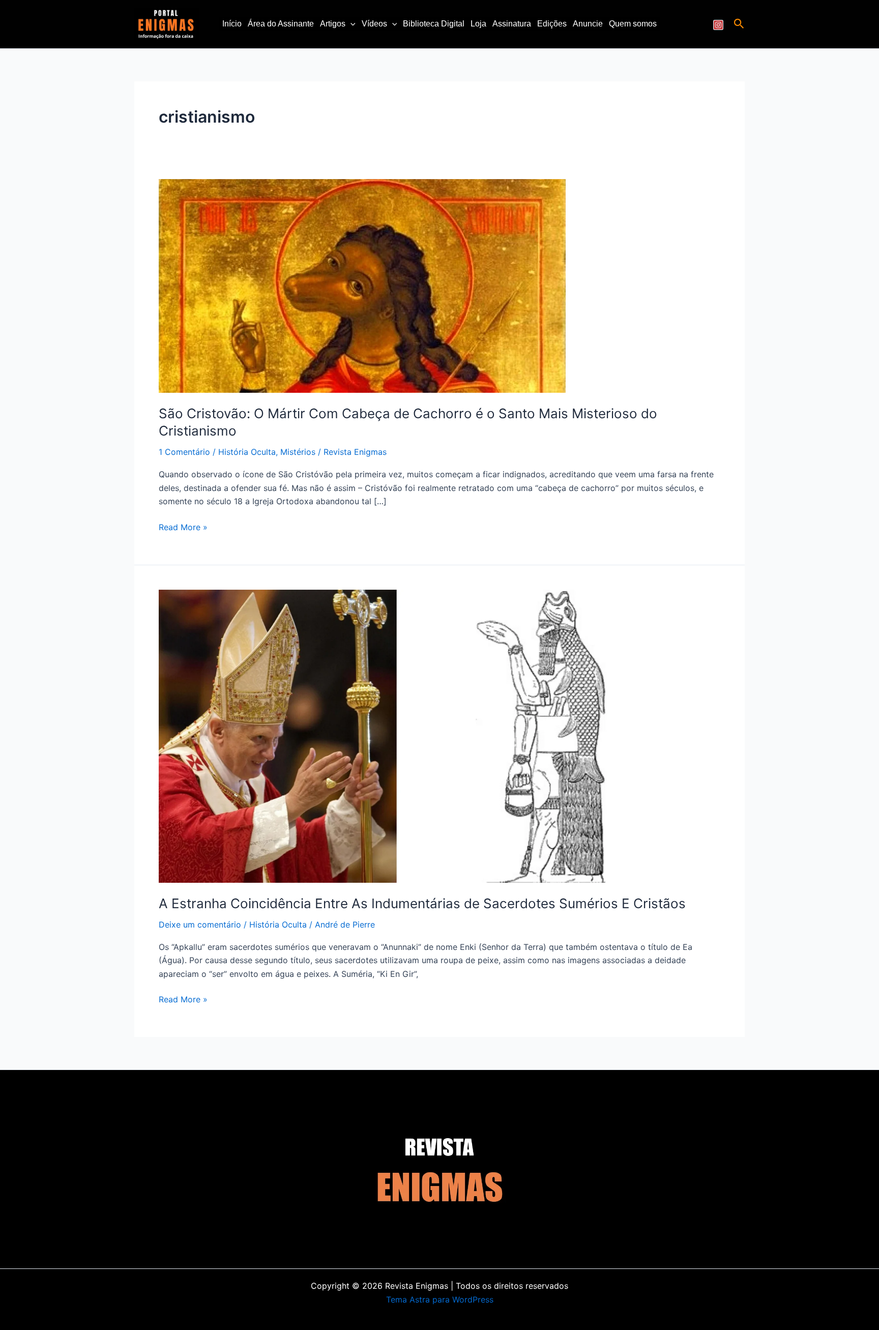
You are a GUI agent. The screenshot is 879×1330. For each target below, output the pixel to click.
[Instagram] (718, 25)
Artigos (332, 23)
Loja (478, 23)
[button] (350, 24)
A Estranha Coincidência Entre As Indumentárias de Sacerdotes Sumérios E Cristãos (422, 903)
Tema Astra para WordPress (439, 1299)
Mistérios (297, 452)
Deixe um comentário (200, 924)
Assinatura (511, 23)
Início (232, 23)
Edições (552, 23)
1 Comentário (184, 452)
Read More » (183, 526)
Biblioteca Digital (433, 23)
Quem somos (633, 23)
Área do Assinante (281, 23)
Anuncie (588, 23)
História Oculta (247, 452)
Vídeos (374, 23)
